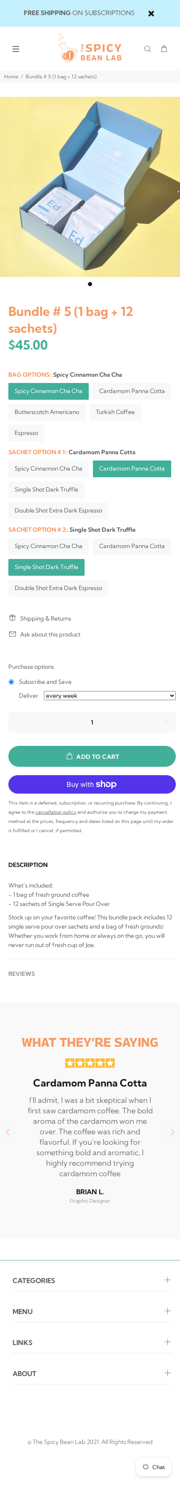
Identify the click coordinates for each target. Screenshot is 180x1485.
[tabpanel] (90, 187)
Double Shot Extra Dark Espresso (58, 510)
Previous (8, 1132)
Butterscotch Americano (47, 412)
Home (11, 76)
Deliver (28, 695)
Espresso (26, 433)
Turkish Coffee (115, 412)
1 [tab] (90, 284)
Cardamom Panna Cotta (132, 391)
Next (172, 1132)
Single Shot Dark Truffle (46, 489)
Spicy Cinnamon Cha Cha (48, 391)
